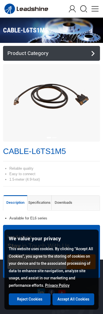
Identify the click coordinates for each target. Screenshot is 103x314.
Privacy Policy (57, 285)
